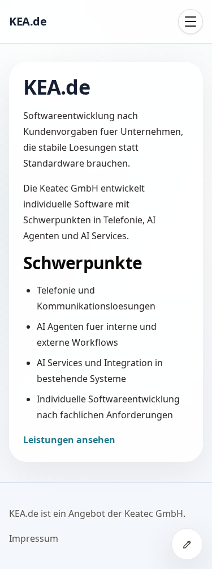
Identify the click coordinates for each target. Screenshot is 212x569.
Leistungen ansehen (69, 440)
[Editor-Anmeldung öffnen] (187, 544)
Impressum (33, 538)
